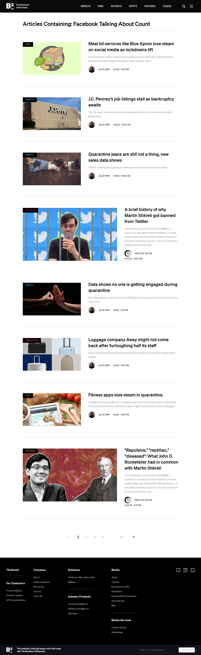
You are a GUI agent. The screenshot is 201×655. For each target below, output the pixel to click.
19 (122, 537)
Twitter (193, 570)
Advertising (117, 632)
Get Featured (117, 600)
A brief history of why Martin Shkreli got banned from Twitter (150, 215)
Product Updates (14, 595)
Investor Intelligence (78, 604)
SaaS (100, 6)
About (36, 577)
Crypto (133, 6)
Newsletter (116, 591)
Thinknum (12, 570)
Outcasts (116, 6)
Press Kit (37, 596)
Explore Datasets (41, 582)
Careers (37, 591)
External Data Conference (123, 596)
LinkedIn (185, 570)
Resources (38, 586)
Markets (86, 6)
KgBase (72, 582)
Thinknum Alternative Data (81, 577)
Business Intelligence (78, 608)
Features (149, 6)
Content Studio (118, 627)
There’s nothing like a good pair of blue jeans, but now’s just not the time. (128, 167)
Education (73, 613)
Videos (167, 6)
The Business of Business (17, 6)
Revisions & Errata (120, 586)
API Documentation (16, 600)
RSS (113, 605)
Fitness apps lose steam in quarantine (125, 394)
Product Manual (14, 590)
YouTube (178, 570)
